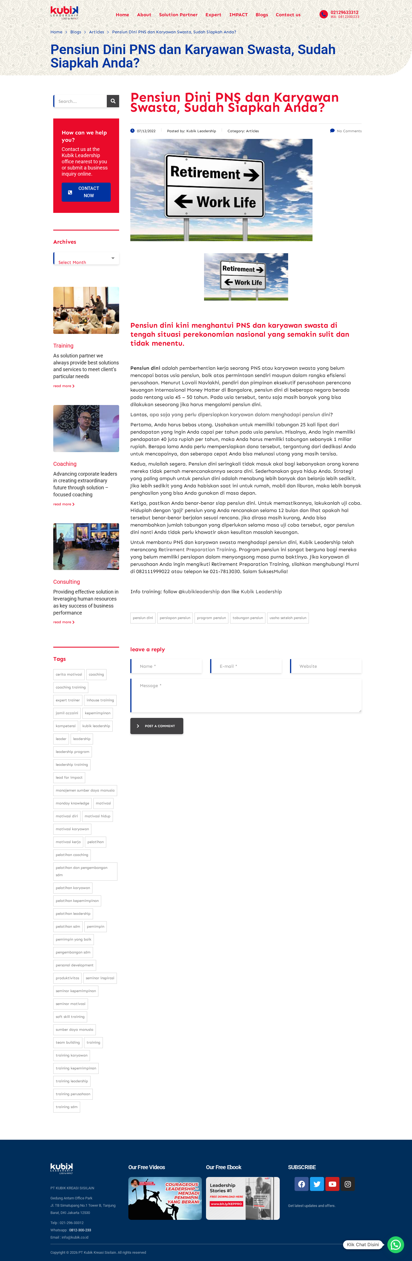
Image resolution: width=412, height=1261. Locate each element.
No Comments (349, 131)
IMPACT (238, 14)
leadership (82, 739)
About (144, 14)
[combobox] (86, 258)
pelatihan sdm (68, 926)
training (93, 1042)
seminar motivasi (70, 1004)
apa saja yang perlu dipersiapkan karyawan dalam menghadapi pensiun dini (240, 414)
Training (63, 345)
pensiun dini (143, 618)
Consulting (66, 581)
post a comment (160, 726)
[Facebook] (302, 1184)
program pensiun (211, 618)
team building (68, 1042)
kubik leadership (96, 726)
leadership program (72, 752)
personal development (75, 965)
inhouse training (100, 700)
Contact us (288, 14)
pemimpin (95, 926)
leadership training (72, 764)
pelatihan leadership (73, 913)
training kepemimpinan (76, 1068)
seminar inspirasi (100, 978)
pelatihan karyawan (73, 888)
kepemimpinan (97, 713)
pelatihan (95, 842)
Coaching (65, 463)
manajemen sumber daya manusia (85, 790)
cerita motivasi (69, 674)
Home (122, 14)
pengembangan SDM (73, 952)
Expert (213, 14)
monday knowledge (72, 803)
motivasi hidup (97, 816)
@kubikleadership (199, 591)
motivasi (103, 803)
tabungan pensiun (248, 618)
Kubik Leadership (261, 591)
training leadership (72, 1081)
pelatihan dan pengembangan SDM (81, 871)
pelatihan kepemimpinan (77, 901)
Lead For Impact (69, 777)
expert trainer (68, 700)
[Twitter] (317, 1184)
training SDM (67, 1107)
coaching (96, 674)
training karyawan (71, 1055)
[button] (395, 1244)
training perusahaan (73, 1094)
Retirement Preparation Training (197, 549)
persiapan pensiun (175, 618)
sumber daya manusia (74, 1029)
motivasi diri (67, 816)
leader (61, 739)
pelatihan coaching (72, 855)
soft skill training (70, 1017)
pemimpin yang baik (73, 939)
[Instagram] (348, 1184)
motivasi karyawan (72, 829)
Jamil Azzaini (67, 713)
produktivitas (67, 978)
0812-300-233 (80, 1230)
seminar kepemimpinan (76, 991)
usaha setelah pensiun (288, 618)
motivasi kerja (68, 842)
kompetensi (66, 726)
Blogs (262, 14)
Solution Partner (178, 14)
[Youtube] (332, 1184)
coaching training (71, 687)
